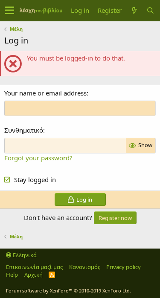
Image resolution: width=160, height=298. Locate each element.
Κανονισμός (84, 267)
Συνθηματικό (23, 130)
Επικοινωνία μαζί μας (34, 267)
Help (12, 274)
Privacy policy (123, 267)
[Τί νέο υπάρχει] (134, 10)
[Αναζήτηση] (150, 10)
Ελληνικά (24, 255)
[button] (9, 10)
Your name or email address (45, 93)
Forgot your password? (38, 157)
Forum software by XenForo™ (68, 290)
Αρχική (33, 274)
